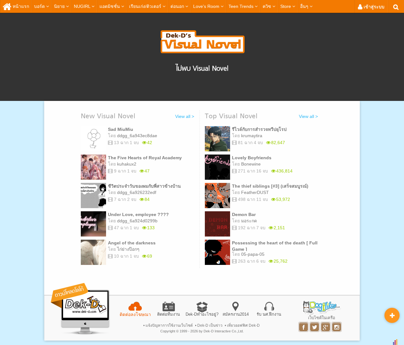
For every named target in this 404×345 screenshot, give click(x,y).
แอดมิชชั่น (109, 6)
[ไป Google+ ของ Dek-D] (325, 327)
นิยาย (60, 6)
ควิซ (267, 6)
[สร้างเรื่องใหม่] (392, 315)
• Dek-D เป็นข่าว (209, 325)
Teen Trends (242, 6)
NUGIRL (83, 6)
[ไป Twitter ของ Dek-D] (314, 327)
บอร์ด (40, 6)
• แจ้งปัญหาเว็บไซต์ (168, 325)
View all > (184, 116)
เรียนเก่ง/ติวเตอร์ (146, 6)
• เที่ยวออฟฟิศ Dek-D (242, 325)
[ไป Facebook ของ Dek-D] (303, 327)
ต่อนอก (177, 6)
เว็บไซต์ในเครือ (321, 317)
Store (286, 6)
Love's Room (207, 6)
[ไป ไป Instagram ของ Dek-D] (336, 327)
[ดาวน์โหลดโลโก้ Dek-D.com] (80, 309)
